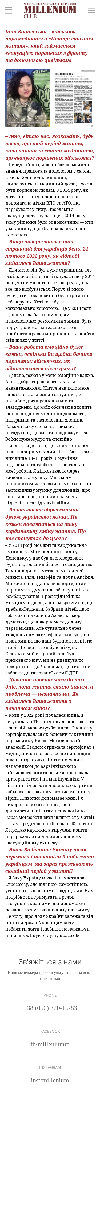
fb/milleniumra (50, 1044)
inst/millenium (50, 1080)
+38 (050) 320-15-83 (50, 1007)
